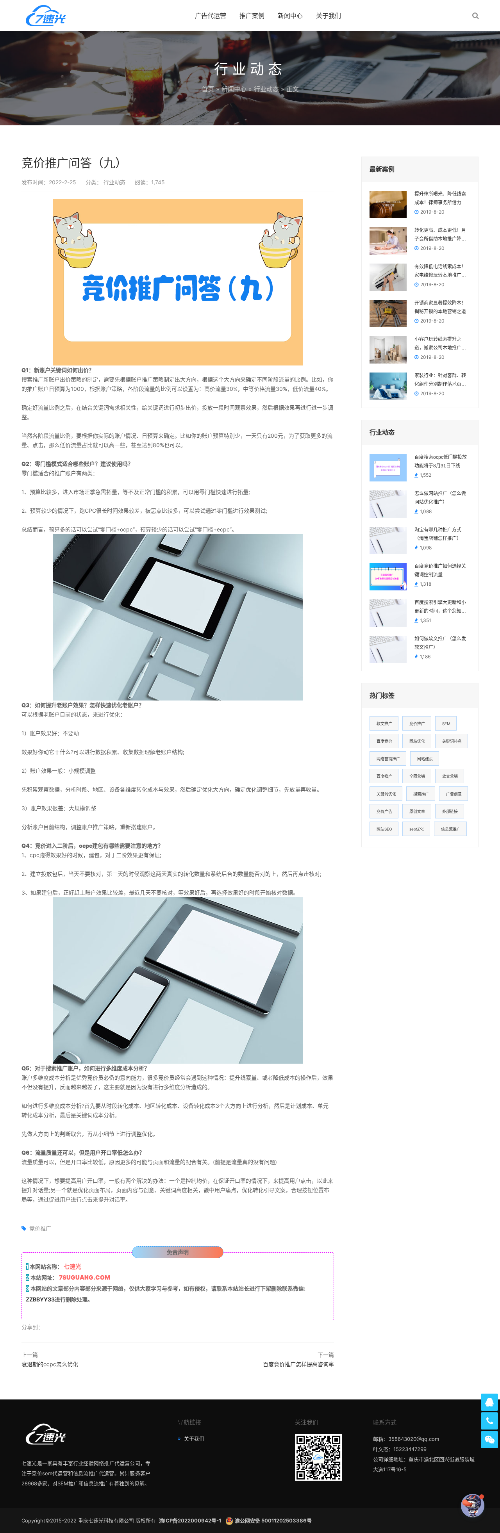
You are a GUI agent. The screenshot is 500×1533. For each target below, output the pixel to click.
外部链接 (450, 811)
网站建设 (425, 758)
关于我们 (328, 16)
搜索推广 (421, 793)
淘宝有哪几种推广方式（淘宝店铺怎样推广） (437, 534)
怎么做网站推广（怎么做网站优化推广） (440, 498)
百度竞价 (384, 741)
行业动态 (266, 89)
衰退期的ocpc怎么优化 (49, 1364)
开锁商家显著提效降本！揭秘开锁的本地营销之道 (440, 307)
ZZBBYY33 (40, 1299)
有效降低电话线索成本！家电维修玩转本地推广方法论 (440, 272)
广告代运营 (210, 16)
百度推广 (384, 776)
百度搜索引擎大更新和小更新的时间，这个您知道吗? (440, 607)
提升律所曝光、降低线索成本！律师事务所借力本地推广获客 (440, 199)
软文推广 (384, 723)
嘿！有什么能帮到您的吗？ (428, 1505)
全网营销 (417, 776)
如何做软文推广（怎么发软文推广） (440, 643)
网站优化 (417, 741)
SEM (446, 723)
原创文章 (417, 811)
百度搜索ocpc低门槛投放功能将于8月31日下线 (440, 462)
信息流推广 (451, 829)
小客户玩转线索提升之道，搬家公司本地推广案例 (440, 344)
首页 (208, 89)
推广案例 (251, 16)
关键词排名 (452, 741)
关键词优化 (386, 793)
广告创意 (454, 793)
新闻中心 (290, 16)
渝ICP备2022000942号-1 (190, 1520)
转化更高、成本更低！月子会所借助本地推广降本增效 (440, 235)
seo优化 (416, 829)
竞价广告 (384, 811)
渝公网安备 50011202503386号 (273, 1520)
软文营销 (450, 776)
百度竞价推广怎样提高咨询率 (298, 1364)
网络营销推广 (388, 758)
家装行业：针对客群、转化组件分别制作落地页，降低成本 (440, 381)
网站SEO (384, 829)
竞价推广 (40, 1228)
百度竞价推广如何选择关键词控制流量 (440, 570)
